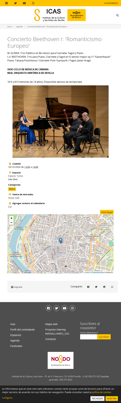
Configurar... (7, 397)
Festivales (16, 346)
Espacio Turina (15, 175)
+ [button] (11, 218)
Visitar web (13, 197)
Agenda (19, 26)
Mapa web (51, 324)
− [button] (11, 222)
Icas (12, 324)
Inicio (9, 26)
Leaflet (87, 272)
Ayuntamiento (111, 3)
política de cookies (101, 392)
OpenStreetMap (98, 272)
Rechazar (97, 398)
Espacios (15, 335)
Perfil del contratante (22, 329)
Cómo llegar (107, 212)
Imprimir (17, 286)
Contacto (50, 339)
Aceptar (111, 398)
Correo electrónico (89, 333)
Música (12, 189)
